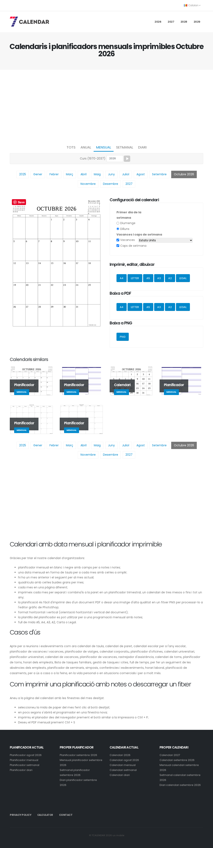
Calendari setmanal (123, 770)
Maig (97, 174)
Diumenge (127, 223)
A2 (170, 278)
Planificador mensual (24, 760)
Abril (83, 174)
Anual (85, 147)
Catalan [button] (193, 5)
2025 (22, 174)
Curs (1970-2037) (92, 158)
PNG (122, 337)
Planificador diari (21, 770)
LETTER (135, 278)
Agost (140, 174)
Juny (111, 174)
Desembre (110, 184)
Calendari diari (120, 775)
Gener (37, 174)
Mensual (103, 147)
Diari (142, 147)
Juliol (125, 174)
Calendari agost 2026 (124, 760)
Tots (71, 147)
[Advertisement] (106, 106)
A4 (121, 278)
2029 (197, 22)
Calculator (45, 815)
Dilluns (124, 229)
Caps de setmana (133, 246)
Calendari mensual (123, 765)
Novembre (88, 184)
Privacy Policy (20, 815)
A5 (148, 278)
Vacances (127, 240)
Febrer (54, 174)
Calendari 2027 (170, 755)
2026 (158, 22)
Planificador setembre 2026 (78, 755)
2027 (171, 22)
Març (69, 174)
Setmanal (124, 147)
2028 (184, 22)
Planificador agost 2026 (26, 755)
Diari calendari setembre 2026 (180, 785)
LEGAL (183, 278)
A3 (159, 278)
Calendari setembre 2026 (177, 760)
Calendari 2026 (120, 755)
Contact (66, 815)
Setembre (159, 174)
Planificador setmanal (24, 765)
